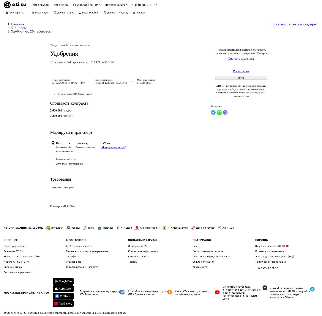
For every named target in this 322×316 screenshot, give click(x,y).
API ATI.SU (228, 228)
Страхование (73, 262)
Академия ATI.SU (13, 251)
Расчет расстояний (15, 246)
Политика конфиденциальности (211, 256)
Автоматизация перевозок (23, 228)
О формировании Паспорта (82, 267)
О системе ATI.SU (138, 246)
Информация (201, 240)
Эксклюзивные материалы (207, 251)
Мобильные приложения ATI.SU (26, 293)
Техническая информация (270, 262)
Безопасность (76, 240)
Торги (91, 228)
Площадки (57, 228)
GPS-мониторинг (150, 228)
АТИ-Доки (126, 228)
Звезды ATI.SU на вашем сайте (22, 256)
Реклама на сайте (138, 256)
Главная (17, 24)
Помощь (261, 240)
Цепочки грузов (205, 228)
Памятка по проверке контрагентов (87, 251)
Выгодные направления (17, 272)
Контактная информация (143, 251)
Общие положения (203, 262)
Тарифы (132, 262)
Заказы (75, 228)
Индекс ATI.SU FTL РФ (16, 262)
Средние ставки (13, 267)
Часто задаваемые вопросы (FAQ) (274, 256)
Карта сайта (199, 267)
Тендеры (20, 28)
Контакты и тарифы (142, 240)
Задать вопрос (268, 268)
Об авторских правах (114, 313)
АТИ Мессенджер (178, 228)
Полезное (11, 240)
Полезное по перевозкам (269, 251)
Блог (195, 246)
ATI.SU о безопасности (79, 246)
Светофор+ (72, 256)
